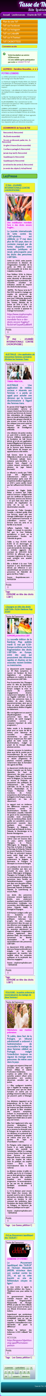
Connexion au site (9, 46)
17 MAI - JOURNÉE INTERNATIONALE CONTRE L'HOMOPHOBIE (20, 342)
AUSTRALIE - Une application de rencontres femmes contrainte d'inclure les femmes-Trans (20, 356)
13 (28, 1372)
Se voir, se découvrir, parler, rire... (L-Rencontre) (16, 141)
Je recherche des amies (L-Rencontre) (18, 164)
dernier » (25, 1376)
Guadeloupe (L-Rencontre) (13, 157)
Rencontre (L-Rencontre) (13, 132)
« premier (9, 1367)
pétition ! (27, 1225)
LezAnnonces (18, 14)
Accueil (6, 14)
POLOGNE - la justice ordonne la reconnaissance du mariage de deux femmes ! (19, 994)
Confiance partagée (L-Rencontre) (16, 149)
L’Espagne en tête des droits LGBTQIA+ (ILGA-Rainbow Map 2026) (19, 609)
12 (24, 1372)
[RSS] (32, 1386)
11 (20, 1372)
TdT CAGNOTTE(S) (12, 41)
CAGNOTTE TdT (23, 62)
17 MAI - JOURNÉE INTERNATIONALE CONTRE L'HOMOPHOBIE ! (17, 187)
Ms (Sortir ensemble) (11, 136)
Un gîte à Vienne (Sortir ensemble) (17, 145)
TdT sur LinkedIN (11, 33)
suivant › (16, 1376)
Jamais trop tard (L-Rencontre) (15, 153)
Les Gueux (17, 1225)
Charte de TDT (34, 14)
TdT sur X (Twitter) (11, 37)
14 (6, 1376)
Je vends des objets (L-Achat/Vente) (17, 168)
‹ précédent (20, 1367)
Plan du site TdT (10, 21)
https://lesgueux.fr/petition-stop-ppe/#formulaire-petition (19, 1343)
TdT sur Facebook (11, 25)
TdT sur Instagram (11, 29)
